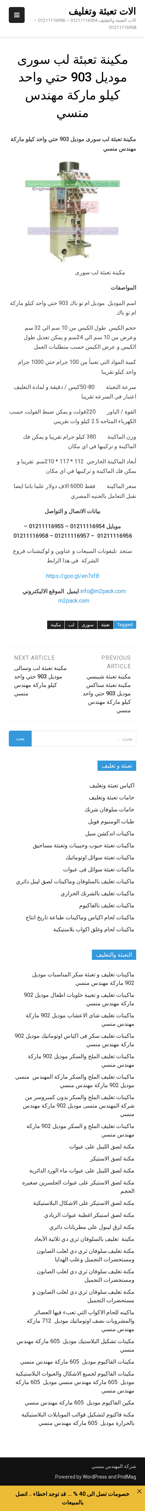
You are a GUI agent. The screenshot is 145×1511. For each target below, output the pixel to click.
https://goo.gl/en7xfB (72, 576)
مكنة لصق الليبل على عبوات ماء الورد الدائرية (81, 1170)
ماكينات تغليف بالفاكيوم (106, 905)
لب (71, 624)
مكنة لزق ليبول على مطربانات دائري (91, 1227)
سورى (88, 624)
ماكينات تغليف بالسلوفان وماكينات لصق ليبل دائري (75, 881)
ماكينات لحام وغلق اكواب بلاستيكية (93, 929)
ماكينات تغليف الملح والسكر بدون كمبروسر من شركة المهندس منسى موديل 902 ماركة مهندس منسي (78, 1105)
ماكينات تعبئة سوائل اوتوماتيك (99, 857)
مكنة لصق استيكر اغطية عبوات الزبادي (89, 1215)
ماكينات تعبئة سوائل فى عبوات (98, 869)
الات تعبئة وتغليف (102, 11)
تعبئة (105, 624)
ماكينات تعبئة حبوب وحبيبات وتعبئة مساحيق (83, 845)
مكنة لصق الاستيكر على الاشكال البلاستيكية (83, 1203)
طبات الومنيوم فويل (111, 821)
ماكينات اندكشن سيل (109, 833)
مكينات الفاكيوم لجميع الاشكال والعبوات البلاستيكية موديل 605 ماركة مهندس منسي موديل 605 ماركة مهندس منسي (74, 1382)
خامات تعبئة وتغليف (111, 797)
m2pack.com (73, 600)
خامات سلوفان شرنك (109, 809)
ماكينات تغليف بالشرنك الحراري (97, 893)
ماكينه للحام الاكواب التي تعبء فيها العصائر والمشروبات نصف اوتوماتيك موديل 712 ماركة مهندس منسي (80, 1321)
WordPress (95, 1477)
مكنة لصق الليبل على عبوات (101, 1146)
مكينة (56, 624)
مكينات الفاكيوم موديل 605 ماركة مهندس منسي (77, 1361)
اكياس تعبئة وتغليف (111, 785)
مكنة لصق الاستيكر (112, 1158)
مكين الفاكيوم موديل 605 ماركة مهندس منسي (79, 1402)
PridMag (127, 1477)
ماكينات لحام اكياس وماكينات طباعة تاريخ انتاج (80, 917)
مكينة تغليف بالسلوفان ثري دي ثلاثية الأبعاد (84, 1239)
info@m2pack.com (103, 591)
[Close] (139, 1491)
